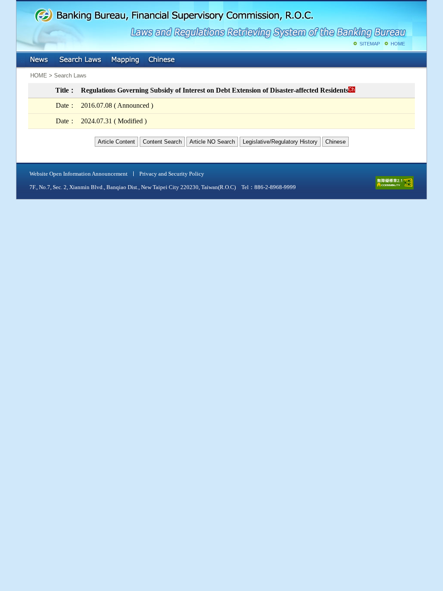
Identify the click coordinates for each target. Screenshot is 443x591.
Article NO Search (212, 141)
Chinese (162, 60)
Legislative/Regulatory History (280, 141)
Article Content (116, 141)
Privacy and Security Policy (171, 173)
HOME (398, 43)
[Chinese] (351, 90)
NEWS (40, 60)
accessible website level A (395, 183)
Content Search (162, 141)
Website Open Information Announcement (78, 173)
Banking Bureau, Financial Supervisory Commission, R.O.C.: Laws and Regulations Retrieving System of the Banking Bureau (219, 21)
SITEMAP (370, 43)
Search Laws (80, 60)
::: (22, 58)
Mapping (125, 60)
